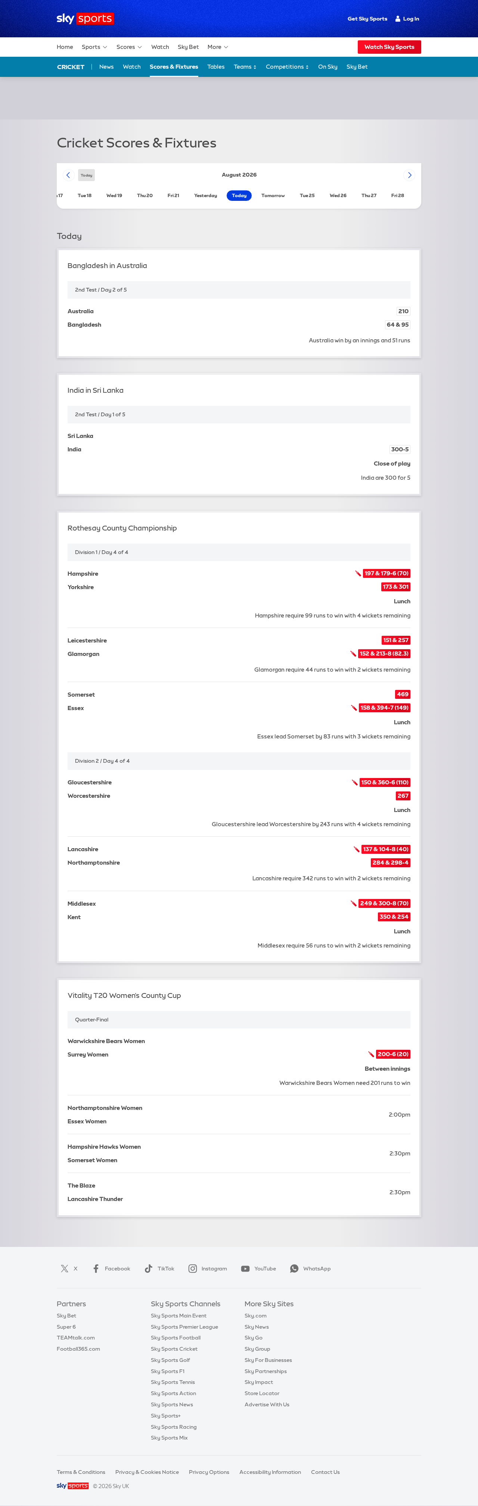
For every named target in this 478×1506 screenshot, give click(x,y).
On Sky (328, 66)
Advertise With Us (267, 1404)
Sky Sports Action (173, 1393)
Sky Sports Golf (170, 1360)
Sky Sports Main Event (179, 1315)
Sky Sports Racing (174, 1426)
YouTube (265, 1268)
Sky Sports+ (166, 1415)
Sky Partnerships (266, 1371)
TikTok (166, 1268)
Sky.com (256, 1315)
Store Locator (262, 1393)
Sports (91, 47)
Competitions (285, 66)
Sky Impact (259, 1382)
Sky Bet (188, 47)
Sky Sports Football (176, 1337)
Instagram (214, 1268)
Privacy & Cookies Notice (147, 1472)
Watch (160, 47)
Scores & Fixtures (174, 66)
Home (65, 47)
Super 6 (66, 1326)
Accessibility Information (270, 1472)
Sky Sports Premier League (184, 1326)
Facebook (117, 1268)
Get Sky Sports (367, 18)
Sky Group (257, 1348)
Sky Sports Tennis (173, 1382)
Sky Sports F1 (167, 1371)
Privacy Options (209, 1472)
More (214, 47)
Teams (243, 66)
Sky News (257, 1326)
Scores (126, 47)
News (106, 66)
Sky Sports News (172, 1404)
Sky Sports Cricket (174, 1348)
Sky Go (254, 1337)
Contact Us (325, 1472)
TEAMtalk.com (76, 1337)
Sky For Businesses (268, 1360)
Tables (216, 66)
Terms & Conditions (81, 1472)
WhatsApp (317, 1268)
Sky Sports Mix (169, 1437)
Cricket (70, 67)
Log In (411, 18)
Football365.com (78, 1348)
